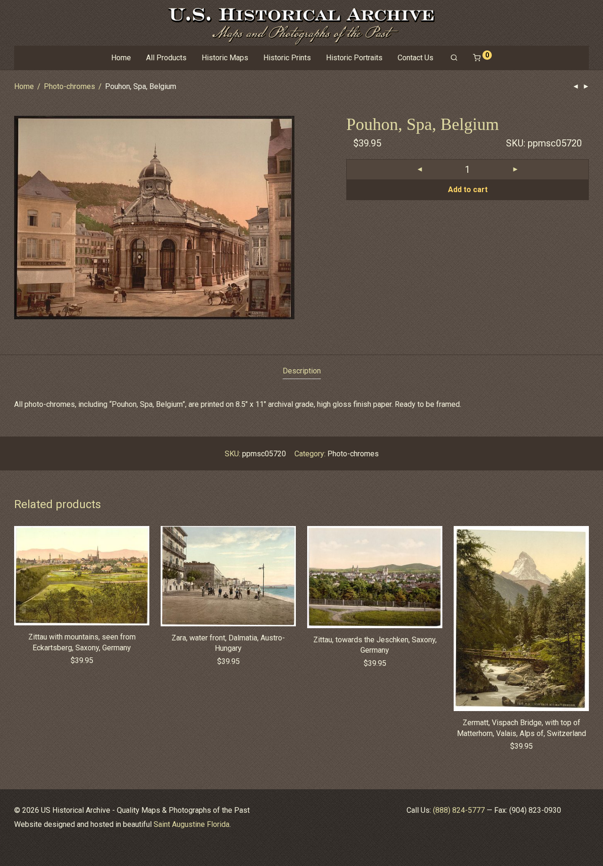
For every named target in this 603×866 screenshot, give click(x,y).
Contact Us (415, 57)
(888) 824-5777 (459, 810)
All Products (166, 57)
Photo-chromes (69, 86)
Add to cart (468, 189)
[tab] (301, 371)
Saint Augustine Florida (191, 824)
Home (121, 57)
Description (302, 370)
